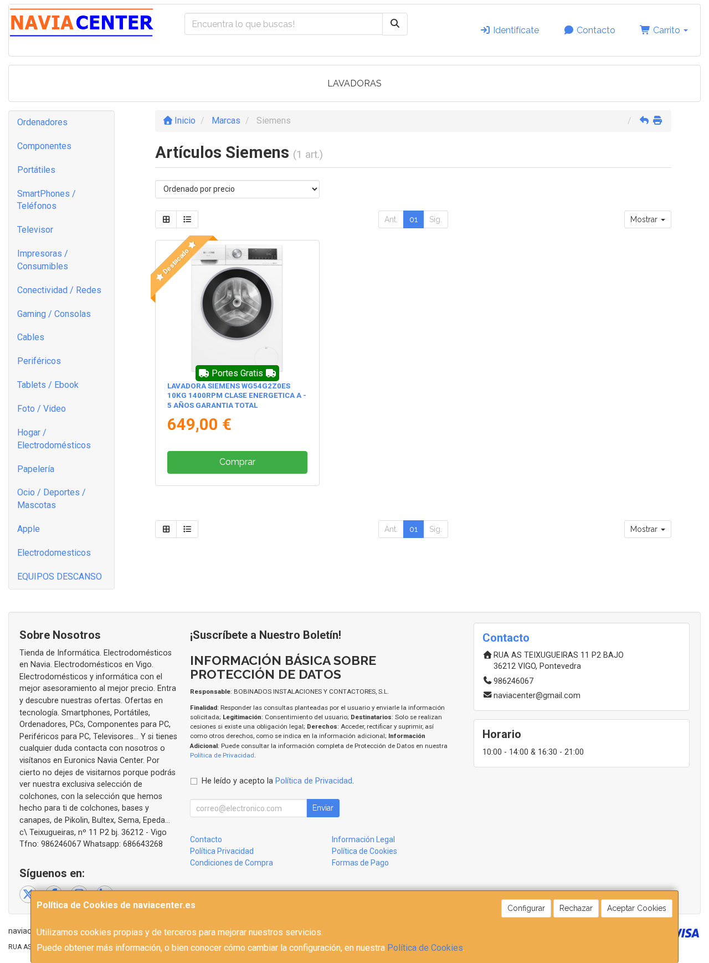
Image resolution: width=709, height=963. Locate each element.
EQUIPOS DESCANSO (59, 576)
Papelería (35, 469)
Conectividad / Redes (59, 290)
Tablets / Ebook (48, 385)
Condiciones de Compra (231, 862)
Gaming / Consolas (54, 314)
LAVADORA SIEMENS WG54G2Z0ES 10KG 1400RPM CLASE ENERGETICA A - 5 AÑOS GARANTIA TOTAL (236, 395)
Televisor (35, 229)
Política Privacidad (222, 851)
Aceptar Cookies (636, 908)
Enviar (322, 807)
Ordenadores (42, 122)
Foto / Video (41, 408)
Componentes (44, 146)
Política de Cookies (425, 947)
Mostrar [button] (645, 219)
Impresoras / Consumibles (42, 260)
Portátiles (36, 170)
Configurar (526, 908)
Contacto (594, 30)
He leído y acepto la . (278, 781)
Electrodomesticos (54, 552)
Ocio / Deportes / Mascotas (51, 498)
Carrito (666, 30)
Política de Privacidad (222, 755)
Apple (28, 529)
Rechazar (576, 908)
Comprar (237, 462)
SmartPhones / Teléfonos (46, 200)
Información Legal (363, 839)
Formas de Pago (360, 862)
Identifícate (515, 30)
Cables (30, 337)
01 (413, 219)
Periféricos (39, 361)
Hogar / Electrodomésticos (54, 438)
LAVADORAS (354, 83)
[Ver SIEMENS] (237, 308)
